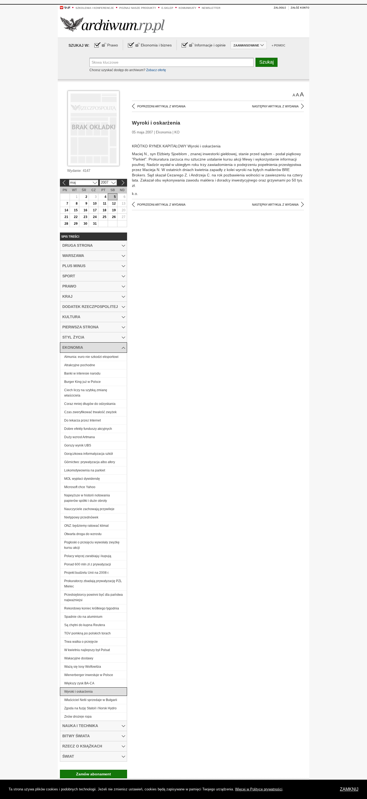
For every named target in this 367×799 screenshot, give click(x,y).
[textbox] (171, 62)
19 (114, 210)
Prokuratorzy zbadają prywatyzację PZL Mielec (93, 583)
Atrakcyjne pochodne (79, 365)
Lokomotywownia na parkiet (84, 470)
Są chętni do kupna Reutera (84, 625)
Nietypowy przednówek (81, 517)
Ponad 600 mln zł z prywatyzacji (87, 564)
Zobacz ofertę (156, 70)
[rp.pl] (65, 7)
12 (114, 203)
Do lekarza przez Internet (82, 420)
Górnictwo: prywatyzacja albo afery (89, 462)
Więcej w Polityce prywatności (258, 789)
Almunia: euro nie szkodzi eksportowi (91, 357)
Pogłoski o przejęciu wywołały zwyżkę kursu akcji (92, 545)
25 (104, 217)
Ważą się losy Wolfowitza (82, 667)
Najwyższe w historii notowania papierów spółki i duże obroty (87, 498)
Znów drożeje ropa (78, 716)
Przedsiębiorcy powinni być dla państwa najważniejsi (93, 597)
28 (66, 224)
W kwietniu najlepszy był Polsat (87, 650)
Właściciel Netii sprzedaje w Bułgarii (90, 700)
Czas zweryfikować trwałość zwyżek (90, 412)
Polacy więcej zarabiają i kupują (87, 556)
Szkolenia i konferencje (94, 7)
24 (95, 217)
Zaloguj (280, 7)
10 (95, 203)
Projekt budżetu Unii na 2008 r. (86, 573)
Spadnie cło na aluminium (83, 617)
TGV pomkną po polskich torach (87, 633)
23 (85, 217)
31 (95, 224)
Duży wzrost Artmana (79, 437)
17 (95, 210)
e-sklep (167, 7)
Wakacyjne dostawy (78, 658)
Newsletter (211, 7)
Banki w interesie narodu (82, 373)
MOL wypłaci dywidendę (82, 479)
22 (76, 217)
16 (85, 210)
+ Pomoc (278, 45)
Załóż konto (300, 7)
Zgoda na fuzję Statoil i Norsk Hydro (90, 708)
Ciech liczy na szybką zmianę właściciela (85, 392)
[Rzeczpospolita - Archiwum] (112, 24)
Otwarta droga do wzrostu (83, 534)
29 (76, 224)
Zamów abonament (93, 774)
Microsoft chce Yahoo (79, 487)
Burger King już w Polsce (82, 382)
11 (104, 203)
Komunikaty (187, 7)
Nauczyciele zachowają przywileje (89, 509)
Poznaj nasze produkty (137, 7)
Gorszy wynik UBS (77, 445)
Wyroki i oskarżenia (78, 691)
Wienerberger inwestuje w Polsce (88, 675)
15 (76, 210)
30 (85, 224)
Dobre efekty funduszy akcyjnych (88, 429)
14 (66, 210)
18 (104, 210)
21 (66, 217)
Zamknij (349, 789)
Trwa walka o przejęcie (81, 642)
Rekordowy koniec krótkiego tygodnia (91, 608)
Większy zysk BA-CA (79, 683)
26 (114, 217)
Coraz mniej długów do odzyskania (90, 404)
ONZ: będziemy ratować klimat (86, 526)
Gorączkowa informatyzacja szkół (88, 454)
